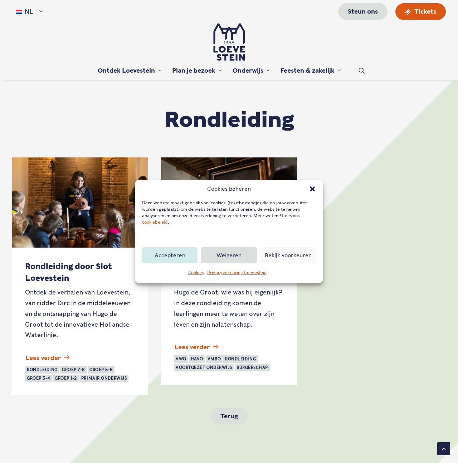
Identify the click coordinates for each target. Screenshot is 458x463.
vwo (181, 358)
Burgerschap (252, 367)
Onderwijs (248, 70)
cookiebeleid (155, 222)
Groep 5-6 (101, 369)
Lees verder (43, 357)
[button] (312, 188)
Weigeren (229, 255)
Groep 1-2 (66, 378)
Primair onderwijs (104, 378)
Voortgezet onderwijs (204, 367)
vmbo (214, 358)
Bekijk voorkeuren (288, 255)
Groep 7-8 (73, 369)
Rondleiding (42, 369)
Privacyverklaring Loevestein (237, 272)
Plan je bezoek (193, 70)
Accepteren (170, 255)
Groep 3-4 (38, 378)
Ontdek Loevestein (126, 70)
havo (197, 358)
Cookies (196, 272)
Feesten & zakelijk (308, 70)
